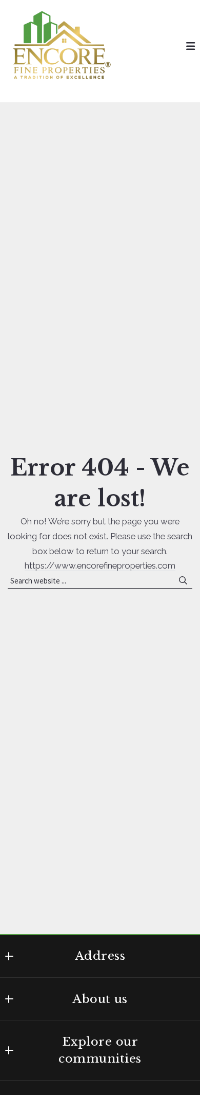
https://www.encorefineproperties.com (100, 565)
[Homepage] (61, 46)
